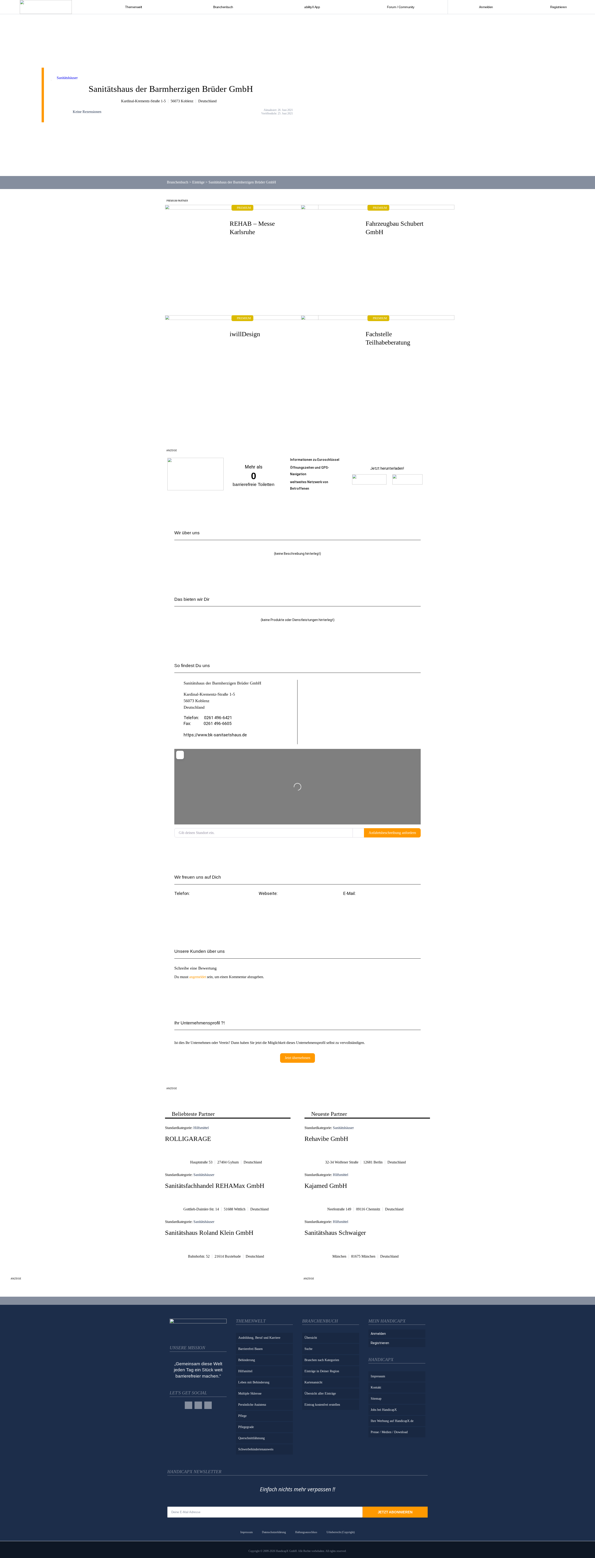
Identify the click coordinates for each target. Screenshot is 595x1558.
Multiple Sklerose (249, 1393)
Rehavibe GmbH (326, 1138)
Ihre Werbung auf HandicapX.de (392, 1421)
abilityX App (312, 7)
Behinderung (246, 1360)
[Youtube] (208, 1405)
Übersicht (310, 1337)
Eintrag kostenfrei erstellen (322, 1404)
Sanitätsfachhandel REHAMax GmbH (214, 1185)
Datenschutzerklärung (274, 1532)
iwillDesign (245, 334)
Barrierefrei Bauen (250, 1349)
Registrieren (558, 7)
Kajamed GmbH (325, 1185)
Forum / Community (400, 7)
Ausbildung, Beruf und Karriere (259, 1337)
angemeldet (197, 977)
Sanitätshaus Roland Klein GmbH (209, 1232)
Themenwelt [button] (133, 7)
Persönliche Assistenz (252, 1404)
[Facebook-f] (188, 1405)
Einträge (198, 182)
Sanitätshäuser (67, 78)
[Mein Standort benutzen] (358, 832)
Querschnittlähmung (251, 1438)
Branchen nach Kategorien (321, 1360)
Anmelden (486, 7)
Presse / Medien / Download (389, 1432)
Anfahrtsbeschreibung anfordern (392, 833)
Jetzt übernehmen (297, 1058)
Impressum (378, 1376)
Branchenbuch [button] (223, 7)
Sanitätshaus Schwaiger (335, 1232)
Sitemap (376, 1398)
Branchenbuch (177, 182)
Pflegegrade (246, 1427)
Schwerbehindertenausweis (255, 1449)
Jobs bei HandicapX (384, 1410)
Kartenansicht (313, 1382)
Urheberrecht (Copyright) (341, 1532)
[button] (382, 906)
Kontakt (376, 1387)
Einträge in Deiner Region (321, 1371)
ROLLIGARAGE (188, 1138)
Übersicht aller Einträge (320, 1393)
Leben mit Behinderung (253, 1382)
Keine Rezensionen (87, 112)
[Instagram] (198, 1405)
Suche (308, 1349)
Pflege (242, 1416)
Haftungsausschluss (306, 1532)
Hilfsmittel (201, 1128)
